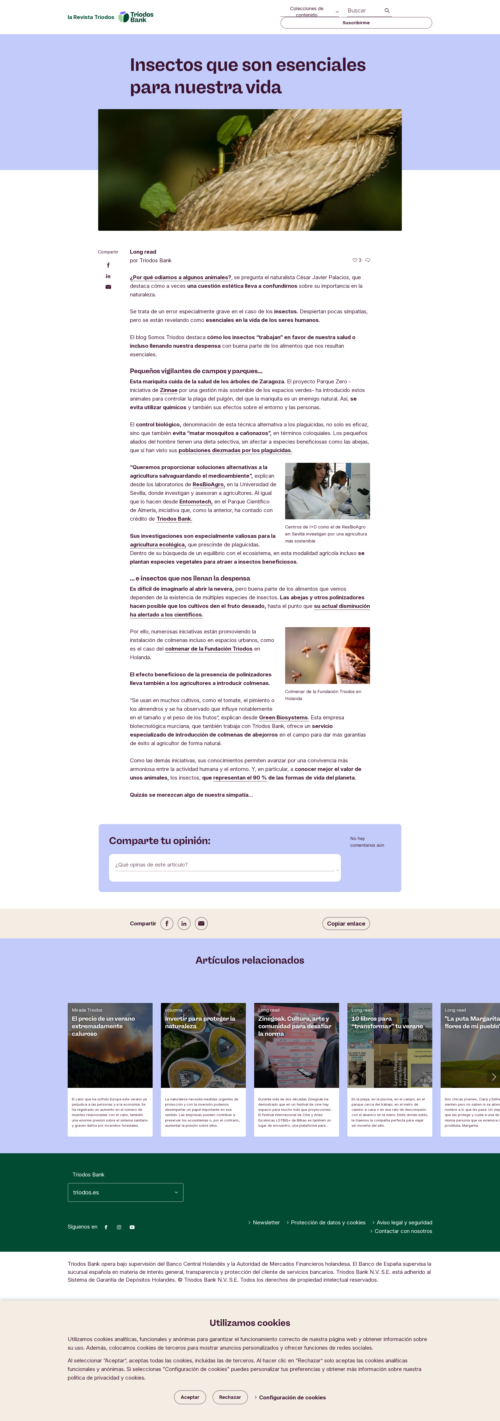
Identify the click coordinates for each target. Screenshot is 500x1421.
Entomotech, (196, 501)
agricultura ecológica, (158, 544)
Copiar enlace (346, 923)
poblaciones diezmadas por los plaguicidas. (235, 450)
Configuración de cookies (292, 1397)
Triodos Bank (88, 1174)
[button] (493, 1076)
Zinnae (169, 390)
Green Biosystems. (284, 717)
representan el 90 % (240, 777)
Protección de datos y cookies (328, 1222)
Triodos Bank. (174, 518)
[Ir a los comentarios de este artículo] (367, 260)
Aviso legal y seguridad (404, 1222)
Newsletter (266, 1222)
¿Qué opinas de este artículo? (151, 864)
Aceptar (190, 1397)
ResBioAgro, (209, 484)
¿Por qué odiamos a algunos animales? (180, 277)
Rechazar (230, 1397)
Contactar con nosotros (403, 1231)
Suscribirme (356, 22)
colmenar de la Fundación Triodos (209, 648)
